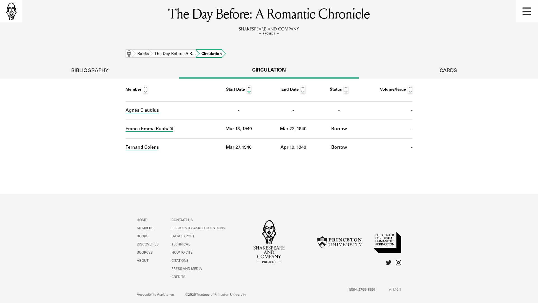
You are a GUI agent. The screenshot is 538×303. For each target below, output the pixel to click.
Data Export (182, 236)
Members (145, 228)
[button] (527, 11)
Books (143, 54)
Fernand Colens (142, 147)
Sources (145, 252)
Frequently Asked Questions (198, 228)
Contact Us (182, 220)
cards (448, 71)
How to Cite (182, 252)
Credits (178, 277)
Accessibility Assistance (155, 295)
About (143, 261)
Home (129, 54)
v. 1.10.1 (395, 289)
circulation (269, 70)
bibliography (89, 71)
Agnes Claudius (142, 110)
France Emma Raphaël (149, 129)
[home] (11, 11)
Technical (180, 244)
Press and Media (186, 269)
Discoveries (148, 244)
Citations (180, 261)
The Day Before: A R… (175, 54)
